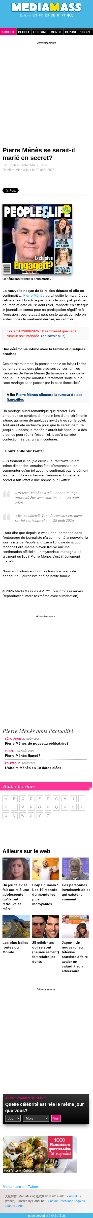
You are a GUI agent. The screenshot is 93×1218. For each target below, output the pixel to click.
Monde (56, 32)
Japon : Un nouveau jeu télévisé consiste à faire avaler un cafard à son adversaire (75, 957)
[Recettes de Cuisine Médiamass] (40, 1177)
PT (63, 15)
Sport (85, 32)
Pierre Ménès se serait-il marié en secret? (38, 154)
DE (53, 15)
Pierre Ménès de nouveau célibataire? (37, 743)
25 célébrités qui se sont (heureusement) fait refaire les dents (45, 952)
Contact (53, 1201)
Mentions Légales (73, 1201)
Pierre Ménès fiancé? (22, 756)
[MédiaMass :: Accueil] (46, 7)
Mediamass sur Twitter (20, 1187)
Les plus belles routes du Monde (15, 947)
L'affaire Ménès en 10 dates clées (33, 768)
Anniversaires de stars (25, 1098)
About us (75, 1196)
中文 (70, 15)
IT (58, 15)
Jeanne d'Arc (14, 1206)
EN (35, 15)
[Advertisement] (46, 92)
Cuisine (71, 32)
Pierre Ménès (33, 295)
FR (41, 15)
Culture (40, 32)
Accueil (8, 32)
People (24, 32)
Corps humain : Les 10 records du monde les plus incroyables (45, 894)
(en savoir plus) (53, 336)
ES (47, 15)
